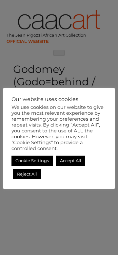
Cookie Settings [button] (32, 160)
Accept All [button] (70, 160)
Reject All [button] (27, 174)
